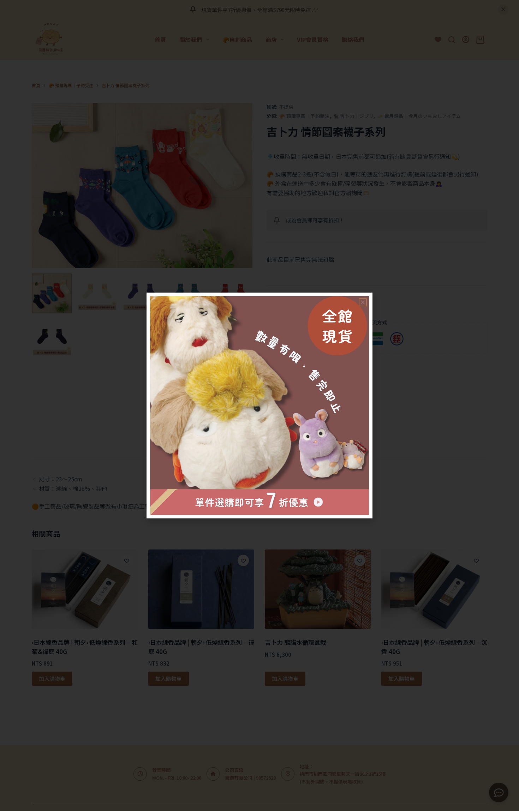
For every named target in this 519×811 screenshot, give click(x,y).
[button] (362, 302)
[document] (259, 405)
